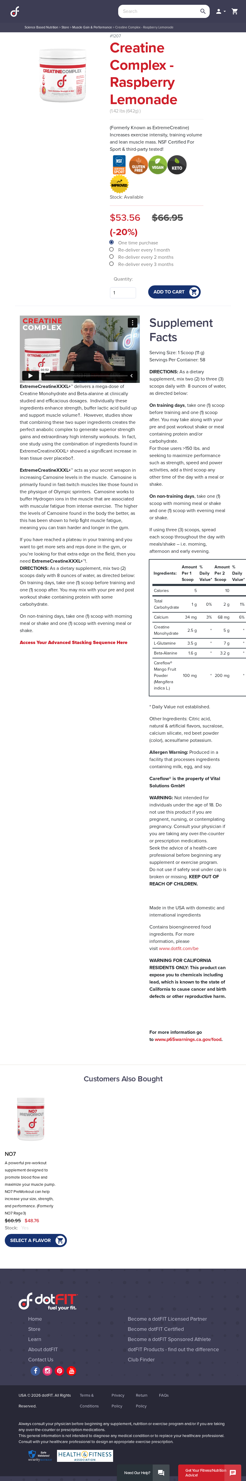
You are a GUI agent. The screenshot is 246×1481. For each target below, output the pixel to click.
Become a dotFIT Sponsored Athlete (169, 1339)
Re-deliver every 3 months (146, 264)
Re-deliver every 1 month (144, 250)
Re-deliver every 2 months (146, 257)
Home (35, 1319)
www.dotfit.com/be (178, 949)
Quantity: (123, 279)
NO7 (10, 1154)
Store (65, 27)
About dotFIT (43, 1349)
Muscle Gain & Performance (92, 27)
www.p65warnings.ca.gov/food (188, 1039)
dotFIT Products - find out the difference (173, 1349)
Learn (34, 1339)
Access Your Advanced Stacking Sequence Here (74, 643)
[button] (220, 11)
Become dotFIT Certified (156, 1329)
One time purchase (138, 243)
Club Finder (141, 1360)
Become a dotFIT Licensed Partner (167, 1319)
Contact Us (40, 1360)
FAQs (164, 1395)
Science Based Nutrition (41, 27)
